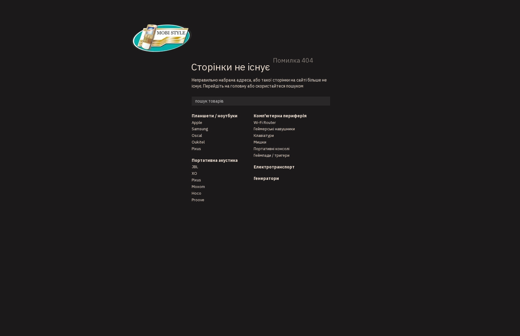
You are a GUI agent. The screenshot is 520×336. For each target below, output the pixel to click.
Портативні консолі (271, 148)
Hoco (196, 193)
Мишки (260, 142)
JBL (195, 166)
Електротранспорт (274, 167)
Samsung (200, 128)
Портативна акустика (215, 160)
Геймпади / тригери (271, 155)
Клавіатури (264, 135)
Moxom (198, 186)
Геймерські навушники (274, 128)
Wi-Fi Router (265, 122)
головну (238, 86)
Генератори (266, 178)
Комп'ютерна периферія (280, 116)
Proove (198, 199)
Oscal (197, 135)
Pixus (196, 148)
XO (194, 173)
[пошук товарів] (325, 101)
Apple (197, 122)
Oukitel (198, 142)
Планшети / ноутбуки (214, 116)
